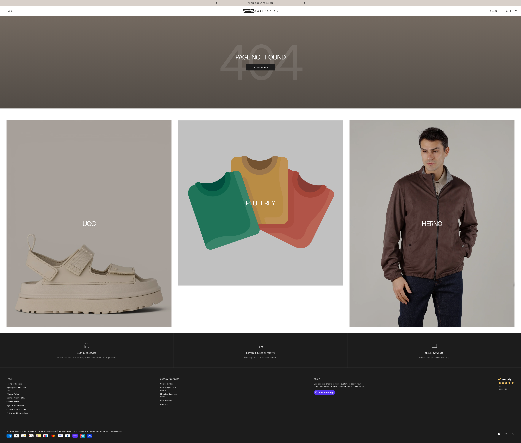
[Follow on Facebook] (499, 434)
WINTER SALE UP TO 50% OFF (260, 3)
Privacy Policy (13, 394)
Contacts (164, 404)
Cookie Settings (167, 384)
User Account (166, 400)
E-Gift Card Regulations (17, 413)
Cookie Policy (13, 402)
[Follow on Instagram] (506, 434)
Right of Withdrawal (15, 405)
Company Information (16, 409)
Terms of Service (14, 384)
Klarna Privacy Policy (16, 398)
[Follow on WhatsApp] (513, 434)
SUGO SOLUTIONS (94, 431)
